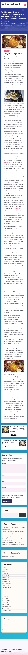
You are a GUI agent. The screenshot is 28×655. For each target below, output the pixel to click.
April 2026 (5, 573)
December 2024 (6, 604)
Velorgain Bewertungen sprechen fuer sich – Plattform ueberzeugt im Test (13, 532)
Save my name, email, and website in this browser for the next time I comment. (12, 496)
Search (7, 510)
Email (4, 481)
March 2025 (5, 598)
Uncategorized (6, 629)
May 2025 (4, 595)
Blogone (23, 649)
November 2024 (6, 606)
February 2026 (6, 577)
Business (4, 622)
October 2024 (5, 608)
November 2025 (6, 583)
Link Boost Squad (11, 4)
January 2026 (6, 579)
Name (4, 475)
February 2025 (6, 600)
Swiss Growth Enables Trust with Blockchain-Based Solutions (9, 442)
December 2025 (6, 581)
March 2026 (5, 575)
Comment (5, 463)
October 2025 (5, 585)
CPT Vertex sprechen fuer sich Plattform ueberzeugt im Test (12, 536)
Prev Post (13, 434)
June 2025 (5, 593)
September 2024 (6, 610)
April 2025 (5, 597)
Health (4, 626)
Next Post (6, 446)
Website (4, 487)
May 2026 (4, 571)
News (3, 628)
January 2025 (5, 602)
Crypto (5, 21)
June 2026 (5, 569)
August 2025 (5, 589)
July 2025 (4, 591)
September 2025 (6, 587)
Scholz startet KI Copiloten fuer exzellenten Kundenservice (13, 528)
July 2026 (4, 567)
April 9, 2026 (7, 61)
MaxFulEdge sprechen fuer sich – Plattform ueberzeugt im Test (13, 539)
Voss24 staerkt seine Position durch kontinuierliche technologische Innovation (13, 543)
